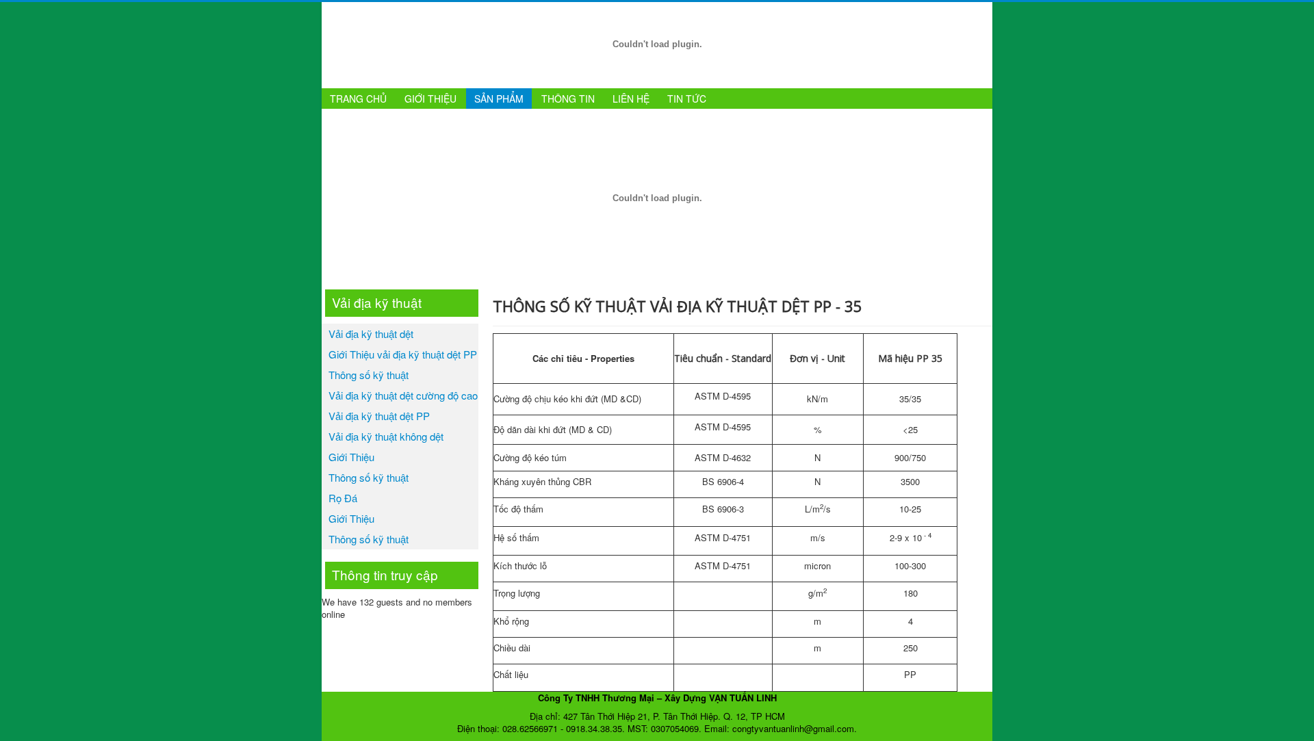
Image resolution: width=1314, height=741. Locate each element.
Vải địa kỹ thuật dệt (370, 333)
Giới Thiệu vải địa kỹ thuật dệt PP (402, 354)
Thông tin (568, 98)
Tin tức (686, 98)
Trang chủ (358, 98)
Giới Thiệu (351, 457)
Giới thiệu (430, 98)
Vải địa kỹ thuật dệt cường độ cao (403, 395)
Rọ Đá (342, 498)
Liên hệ (631, 98)
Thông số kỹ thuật (368, 374)
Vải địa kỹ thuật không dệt (385, 436)
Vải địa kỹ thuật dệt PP (379, 415)
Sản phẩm (499, 98)
